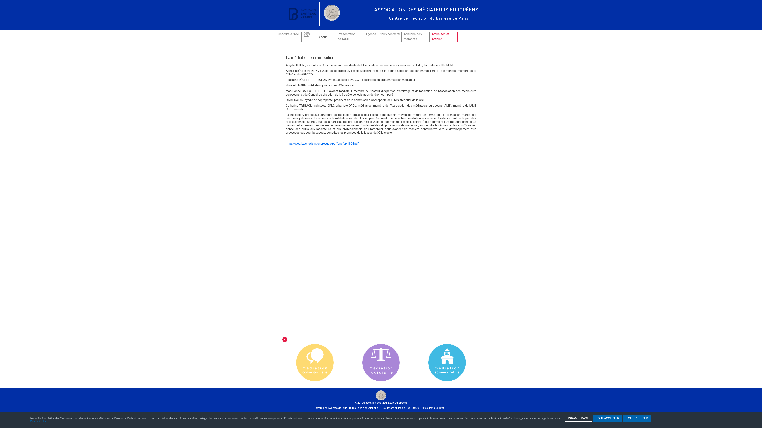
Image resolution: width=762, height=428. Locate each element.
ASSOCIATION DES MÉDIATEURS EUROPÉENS (426, 9)
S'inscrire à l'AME (288, 34)
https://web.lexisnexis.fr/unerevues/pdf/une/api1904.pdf (322, 143)
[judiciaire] (381, 362)
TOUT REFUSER (637, 418)
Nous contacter (389, 34)
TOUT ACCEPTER (607, 418)
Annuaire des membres (413, 36)
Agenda (371, 34)
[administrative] (447, 362)
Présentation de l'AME (346, 36)
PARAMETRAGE (578, 418)
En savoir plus (38, 421)
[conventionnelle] (315, 362)
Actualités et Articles (440, 36)
